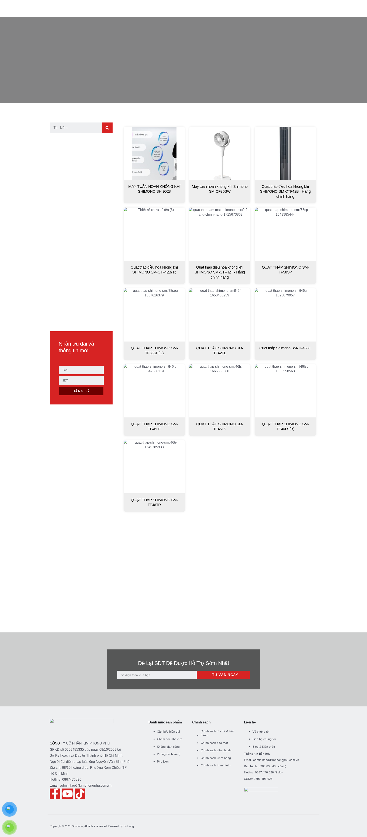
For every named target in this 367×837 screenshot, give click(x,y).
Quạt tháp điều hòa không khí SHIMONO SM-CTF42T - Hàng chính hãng (220, 272)
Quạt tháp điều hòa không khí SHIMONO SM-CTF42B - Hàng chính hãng (285, 191)
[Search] (107, 127)
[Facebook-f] (55, 794)
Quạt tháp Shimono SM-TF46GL (285, 348)
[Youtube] (67, 794)
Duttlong (129, 826)
